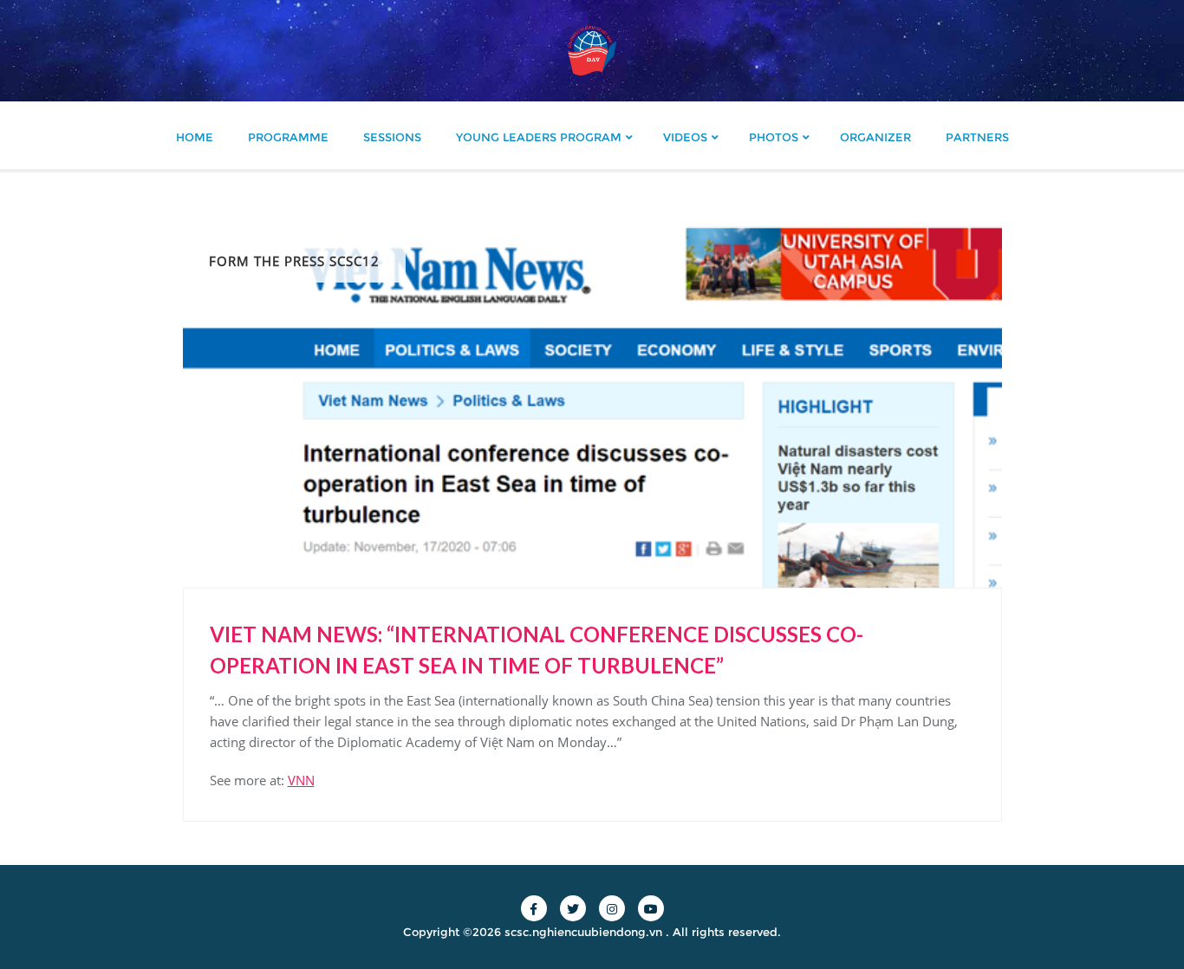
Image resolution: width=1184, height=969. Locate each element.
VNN (301, 780)
